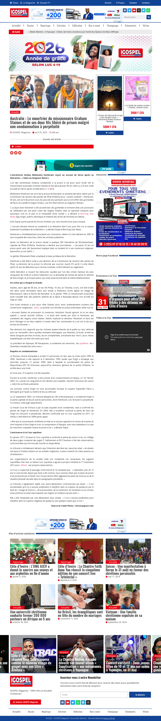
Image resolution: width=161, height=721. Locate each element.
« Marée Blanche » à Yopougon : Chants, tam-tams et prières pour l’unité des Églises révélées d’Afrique (73, 32)
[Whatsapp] (148, 10)
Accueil (108, 3)
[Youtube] (134, 10)
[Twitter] (73, 702)
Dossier (30, 25)
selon (36, 307)
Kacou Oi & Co (109, 718)
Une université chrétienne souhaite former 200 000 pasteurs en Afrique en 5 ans (30, 615)
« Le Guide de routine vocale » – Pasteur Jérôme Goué (137, 106)
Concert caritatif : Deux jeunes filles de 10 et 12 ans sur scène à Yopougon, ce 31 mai (128, 666)
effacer (24, 465)
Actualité (16, 25)
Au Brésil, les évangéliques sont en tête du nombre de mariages (80, 613)
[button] (24, 32)
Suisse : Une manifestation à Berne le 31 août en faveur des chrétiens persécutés (127, 570)
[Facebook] (125, 10)
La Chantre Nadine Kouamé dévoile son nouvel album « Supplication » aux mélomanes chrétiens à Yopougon (80, 664)
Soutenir (133, 3)
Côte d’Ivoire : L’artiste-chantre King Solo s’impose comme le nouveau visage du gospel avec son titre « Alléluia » (31, 662)
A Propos (120, 3)
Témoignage (112, 25)
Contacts (146, 3)
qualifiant (83, 343)
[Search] (149, 17)
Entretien (61, 25)
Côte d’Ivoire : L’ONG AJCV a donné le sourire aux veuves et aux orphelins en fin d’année (31, 570)
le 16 (47, 188)
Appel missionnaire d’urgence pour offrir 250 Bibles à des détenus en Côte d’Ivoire (127, 300)
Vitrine (146, 25)
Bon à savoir (94, 25)
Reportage (45, 25)
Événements (130, 25)
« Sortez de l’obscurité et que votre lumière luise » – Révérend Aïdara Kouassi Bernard (110, 118)
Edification (77, 25)
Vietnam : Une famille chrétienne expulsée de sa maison (124, 615)
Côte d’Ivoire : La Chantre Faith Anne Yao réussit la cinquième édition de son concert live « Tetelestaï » (80, 571)
